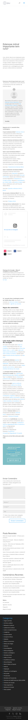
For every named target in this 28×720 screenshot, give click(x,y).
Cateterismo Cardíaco (9, 627)
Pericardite (6, 673)
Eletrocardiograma (8, 650)
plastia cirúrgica (18, 182)
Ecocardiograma (8, 648)
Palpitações (6, 363)
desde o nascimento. (15, 397)
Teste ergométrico (8, 685)
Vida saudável (7, 689)
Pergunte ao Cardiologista (10, 671)
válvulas (22, 399)
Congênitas (6, 632)
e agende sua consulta (15, 304)
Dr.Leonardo (6, 602)
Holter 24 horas (8, 657)
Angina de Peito (8, 620)
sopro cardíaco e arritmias (9, 353)
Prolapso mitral (12, 201)
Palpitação (6, 669)
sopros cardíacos (16, 383)
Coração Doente (8, 634)
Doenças (6, 646)
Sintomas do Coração (9, 682)
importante (14, 173)
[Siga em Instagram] (5, 251)
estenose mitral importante (12, 102)
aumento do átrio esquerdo (13, 355)
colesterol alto (6, 378)
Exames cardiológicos (9, 653)
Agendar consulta (7, 604)
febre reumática (8, 401)
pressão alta (10, 375)
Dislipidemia (20, 377)
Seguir (9, 251)
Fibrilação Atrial (8, 655)
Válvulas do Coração (9, 687)
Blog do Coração (7, 609)
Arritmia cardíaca (8, 623)
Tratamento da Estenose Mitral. (16, 167)
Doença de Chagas (8, 643)
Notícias (6, 666)
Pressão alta (7, 675)
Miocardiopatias (8, 662)
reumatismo (16, 401)
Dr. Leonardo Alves (7, 577)
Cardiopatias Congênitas (9, 395)
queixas (17, 360)
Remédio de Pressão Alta (10, 678)
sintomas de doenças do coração (11, 369)
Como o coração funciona (10, 630)
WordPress (18, 718)
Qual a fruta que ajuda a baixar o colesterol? (14, 552)
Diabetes (16, 375)
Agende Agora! (14, 460)
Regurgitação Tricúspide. (16, 433)
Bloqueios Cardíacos (9, 625)
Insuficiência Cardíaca (9, 659)
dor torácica (11, 367)
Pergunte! (5, 607)
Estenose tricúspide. (13, 416)
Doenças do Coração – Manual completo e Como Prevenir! (11, 270)
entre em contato (13, 302)
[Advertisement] (14, 24)
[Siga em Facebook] (15, 251)
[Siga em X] (5, 254)
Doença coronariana (9, 641)
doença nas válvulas (16, 385)
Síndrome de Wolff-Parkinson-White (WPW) (14, 680)
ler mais (5, 279)
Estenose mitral (20, 132)
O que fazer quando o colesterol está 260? (13, 558)
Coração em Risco (8, 637)
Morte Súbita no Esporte (10, 664)
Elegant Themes (17, 716)
